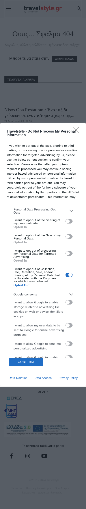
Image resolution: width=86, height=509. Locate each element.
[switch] (69, 221)
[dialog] (43, 254)
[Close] (77, 131)
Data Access (43, 378)
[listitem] (43, 211)
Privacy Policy (68, 378)
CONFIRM (26, 362)
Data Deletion (18, 378)
